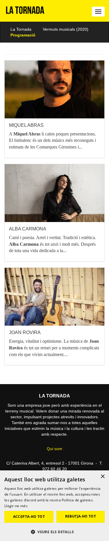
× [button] (102, 476)
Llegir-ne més (16, 505)
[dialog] (54, 505)
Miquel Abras (26, 125)
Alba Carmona (27, 228)
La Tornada (20, 29)
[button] (54, 531)
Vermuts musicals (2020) (65, 29)
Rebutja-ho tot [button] (80, 516)
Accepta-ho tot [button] (29, 516)
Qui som (54, 448)
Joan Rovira (25, 332)
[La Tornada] (25, 12)
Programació (22, 35)
